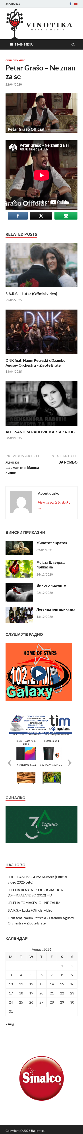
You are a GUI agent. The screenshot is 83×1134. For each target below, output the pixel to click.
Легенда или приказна (56, 609)
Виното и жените (51, 585)
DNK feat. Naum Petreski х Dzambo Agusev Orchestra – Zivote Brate (36, 363)
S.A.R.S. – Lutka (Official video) (31, 293)
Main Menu (24, 44)
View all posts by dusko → (54, 505)
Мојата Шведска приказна (51, 564)
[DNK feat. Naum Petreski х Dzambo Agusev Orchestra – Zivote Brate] (41, 355)
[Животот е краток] (19, 543)
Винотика (37, 1130)
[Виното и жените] (19, 586)
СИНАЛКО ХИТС (15, 60)
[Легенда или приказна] (19, 610)
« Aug (10, 1024)
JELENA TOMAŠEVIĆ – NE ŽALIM (34, 902)
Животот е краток (52, 543)
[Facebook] (70, 4)
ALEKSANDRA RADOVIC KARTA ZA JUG (40, 432)
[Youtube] (76, 4)
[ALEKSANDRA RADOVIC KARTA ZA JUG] (41, 427)
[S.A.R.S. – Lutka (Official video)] (41, 288)
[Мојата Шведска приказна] (19, 563)
